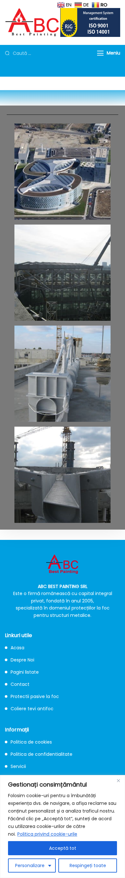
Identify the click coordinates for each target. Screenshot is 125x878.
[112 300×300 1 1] (62, 172)
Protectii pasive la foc (35, 696)
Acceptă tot (62, 848)
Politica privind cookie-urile (47, 834)
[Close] (118, 780)
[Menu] (100, 53)
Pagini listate (25, 672)
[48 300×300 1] (62, 475)
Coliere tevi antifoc (32, 708)
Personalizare (30, 865)
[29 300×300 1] (62, 273)
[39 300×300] (62, 374)
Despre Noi (22, 660)
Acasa (17, 647)
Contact (20, 684)
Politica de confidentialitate (41, 754)
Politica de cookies (31, 742)
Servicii (18, 766)
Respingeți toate (88, 865)
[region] (62, 826)
